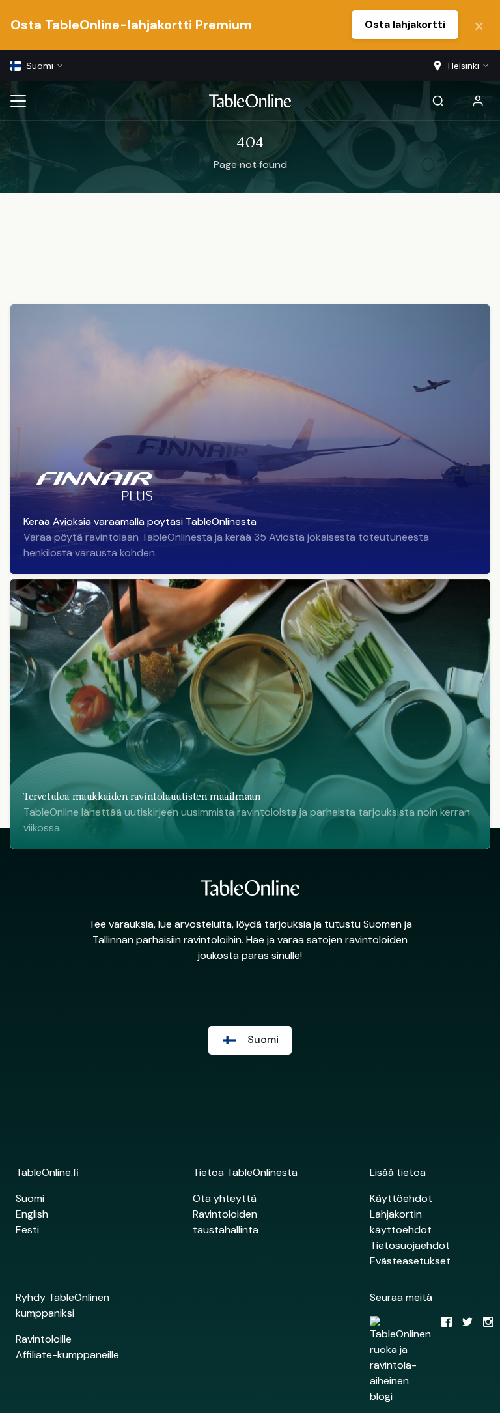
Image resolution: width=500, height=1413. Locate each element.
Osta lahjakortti (405, 24)
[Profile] (478, 101)
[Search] (438, 101)
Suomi (30, 1198)
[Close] (479, 24)
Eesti (27, 1229)
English (32, 1214)
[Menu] (18, 101)
